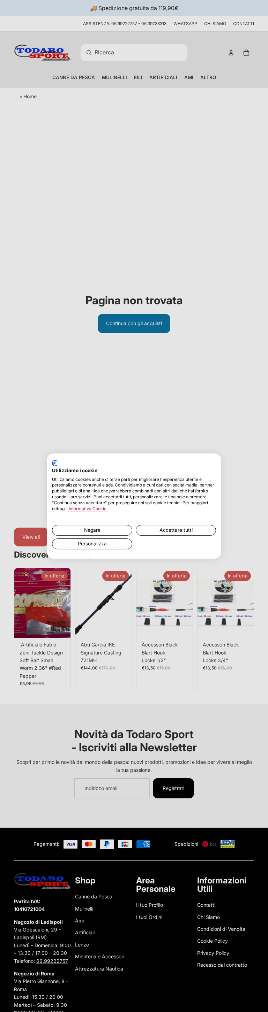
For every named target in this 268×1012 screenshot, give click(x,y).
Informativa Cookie (87, 508)
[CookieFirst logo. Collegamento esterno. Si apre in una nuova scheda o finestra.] (54, 463)
